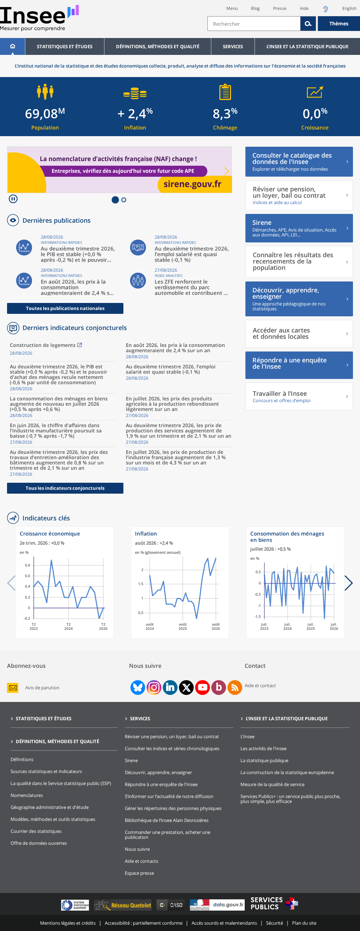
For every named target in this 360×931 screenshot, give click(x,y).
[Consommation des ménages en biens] (295, 637)
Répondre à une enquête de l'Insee (161, 784)
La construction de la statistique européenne (287, 772)
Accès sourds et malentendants (224, 923)
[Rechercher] (308, 23)
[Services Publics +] (274, 910)
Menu (232, 8)
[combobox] (283, 23)
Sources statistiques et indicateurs (46, 771)
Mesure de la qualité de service (272, 784)
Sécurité (274, 923)
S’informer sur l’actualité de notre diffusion (169, 796)
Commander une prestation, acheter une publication (167, 834)
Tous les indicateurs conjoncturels (65, 488)
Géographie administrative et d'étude (50, 807)
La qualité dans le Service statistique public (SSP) (61, 783)
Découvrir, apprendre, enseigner (158, 772)
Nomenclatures (27, 795)
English (349, 8)
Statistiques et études (64, 46)
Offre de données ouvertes (39, 843)
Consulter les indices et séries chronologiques (172, 748)
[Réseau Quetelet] (123, 910)
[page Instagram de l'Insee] (153, 687)
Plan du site (304, 923)
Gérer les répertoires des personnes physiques (173, 808)
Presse (280, 8)
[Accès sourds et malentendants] (325, 11)
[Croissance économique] (64, 637)
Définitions (22, 759)
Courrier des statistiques (36, 831)
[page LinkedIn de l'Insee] (170, 687)
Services (233, 46)
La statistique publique (264, 760)
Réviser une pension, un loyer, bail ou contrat (172, 736)
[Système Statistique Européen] (75, 910)
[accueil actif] (12, 46)
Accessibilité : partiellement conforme (143, 923)
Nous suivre (137, 849)
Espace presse (139, 873)
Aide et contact (260, 685)
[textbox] (254, 23)
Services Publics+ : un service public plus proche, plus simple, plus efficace (290, 798)
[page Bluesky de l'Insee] (137, 687)
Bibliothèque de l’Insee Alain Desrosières (166, 820)
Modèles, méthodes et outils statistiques (53, 819)
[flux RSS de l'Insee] (235, 687)
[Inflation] (180, 637)
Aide (304, 8)
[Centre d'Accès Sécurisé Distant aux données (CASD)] (171, 910)
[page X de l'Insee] (186, 687)
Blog (255, 8)
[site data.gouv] (218, 910)
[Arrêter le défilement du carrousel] (13, 200)
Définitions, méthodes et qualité (157, 46)
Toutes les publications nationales (65, 308)
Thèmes (338, 23)
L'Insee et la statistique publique (307, 46)
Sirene (131, 760)
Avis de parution (42, 687)
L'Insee (247, 736)
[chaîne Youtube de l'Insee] (202, 687)
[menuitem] (12, 46)
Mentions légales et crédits (68, 923)
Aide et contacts (141, 861)
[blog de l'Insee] (219, 687)
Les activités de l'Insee (263, 748)
